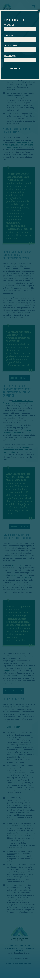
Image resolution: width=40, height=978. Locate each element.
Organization (10, 56)
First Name (9, 25)
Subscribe (13, 68)
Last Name (9, 35)
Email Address (11, 46)
